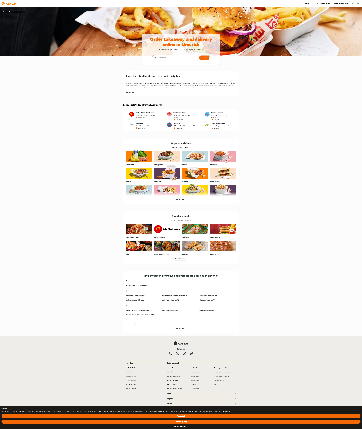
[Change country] (353, 3)
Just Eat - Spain (171, 384)
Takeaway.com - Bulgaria (221, 376)
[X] (184, 353)
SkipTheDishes (195, 388)
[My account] (358, 3)
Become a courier (342, 3)
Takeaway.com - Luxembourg (222, 372)
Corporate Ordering (323, 3)
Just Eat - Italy (195, 372)
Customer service (131, 376)
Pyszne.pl (193, 384)
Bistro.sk (169, 372)
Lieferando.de (195, 380)
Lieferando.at (195, 376)
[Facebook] (171, 353)
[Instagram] (177, 353)
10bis (215, 384)
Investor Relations (172, 368)
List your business (131, 380)
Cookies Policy (130, 372)
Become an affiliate (131, 384)
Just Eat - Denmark (172, 380)
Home (307, 3)
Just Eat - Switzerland (173, 376)
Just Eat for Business (131, 368)
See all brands (180, 259)
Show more (130, 92)
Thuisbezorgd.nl (219, 380)
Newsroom (129, 393)
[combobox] (175, 58)
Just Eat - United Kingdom (174, 388)
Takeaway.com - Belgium (221, 368)
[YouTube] (191, 353)
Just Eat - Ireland (195, 368)
